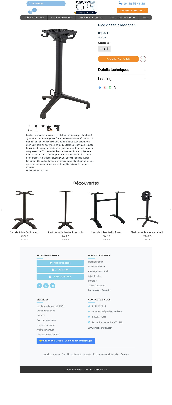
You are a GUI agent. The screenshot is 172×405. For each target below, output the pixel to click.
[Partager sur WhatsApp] (110, 87)
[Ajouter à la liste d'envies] (143, 59)
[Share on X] (115, 87)
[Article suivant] (170, 209)
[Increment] (107, 49)
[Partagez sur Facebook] (99, 87)
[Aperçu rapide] (25, 210)
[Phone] (120, 3)
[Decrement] (100, 49)
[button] (32, 11)
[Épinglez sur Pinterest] (105, 87)
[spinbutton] (104, 49)
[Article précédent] (1, 209)
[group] (86, 217)
